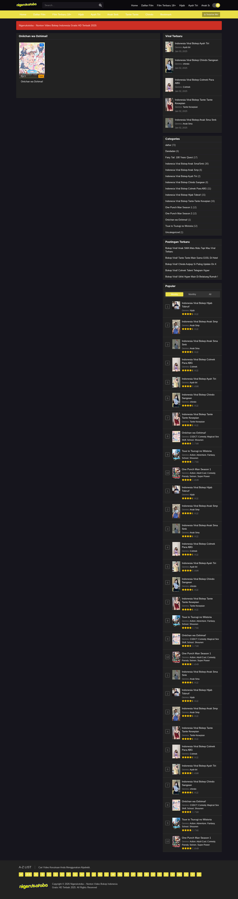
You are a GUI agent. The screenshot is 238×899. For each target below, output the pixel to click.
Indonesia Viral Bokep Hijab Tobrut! (183, 195)
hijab (192, 310)
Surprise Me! (212, 14)
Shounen (199, 440)
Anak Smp (194, 325)
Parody (185, 476)
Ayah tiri (186, 47)
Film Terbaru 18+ (166, 5)
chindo (186, 64)
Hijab (182, 5)
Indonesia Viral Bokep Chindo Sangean (196, 60)
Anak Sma (188, 124)
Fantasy (211, 455)
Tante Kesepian (190, 107)
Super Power (203, 476)
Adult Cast (201, 473)
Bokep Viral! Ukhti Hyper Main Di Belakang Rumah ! (191, 276)
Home (134, 5)
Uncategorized (172, 232)
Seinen (193, 476)
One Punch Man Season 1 (178, 207)
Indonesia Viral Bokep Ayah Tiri (192, 43)
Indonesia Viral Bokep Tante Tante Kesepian (194, 101)
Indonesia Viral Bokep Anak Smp (182, 170)
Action (193, 455)
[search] (100, 5)
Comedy (202, 436)
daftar (168, 145)
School (190, 440)
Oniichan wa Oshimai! (176, 219)
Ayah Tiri (193, 5)
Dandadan (170, 151)
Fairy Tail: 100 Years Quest (179, 157)
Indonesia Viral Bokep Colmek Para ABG (194, 81)
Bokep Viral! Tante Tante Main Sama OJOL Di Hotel (191, 258)
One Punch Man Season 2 (178, 213)
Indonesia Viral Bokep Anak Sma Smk (195, 119)
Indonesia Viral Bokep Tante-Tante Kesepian (187, 201)
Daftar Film (147, 5)
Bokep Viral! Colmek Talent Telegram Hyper (187, 270)
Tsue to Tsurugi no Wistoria (179, 226)
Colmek (186, 87)
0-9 (28, 874)
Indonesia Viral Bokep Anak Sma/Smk (184, 163)
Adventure (201, 455)
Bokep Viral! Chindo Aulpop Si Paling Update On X (190, 264)
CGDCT (193, 436)
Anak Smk (207, 5)
